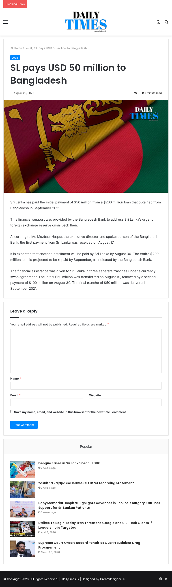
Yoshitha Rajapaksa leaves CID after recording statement (86, 483)
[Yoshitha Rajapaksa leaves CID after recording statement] (22, 489)
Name (15, 378)
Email (15, 395)
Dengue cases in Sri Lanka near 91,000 (69, 463)
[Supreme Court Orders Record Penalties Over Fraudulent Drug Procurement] (22, 549)
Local (28, 48)
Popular (86, 446)
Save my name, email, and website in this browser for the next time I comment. (70, 412)
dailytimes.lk (70, 579)
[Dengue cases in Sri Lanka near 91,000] (22, 469)
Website (95, 395)
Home (17, 48)
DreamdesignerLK (112, 579)
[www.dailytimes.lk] (86, 21)
